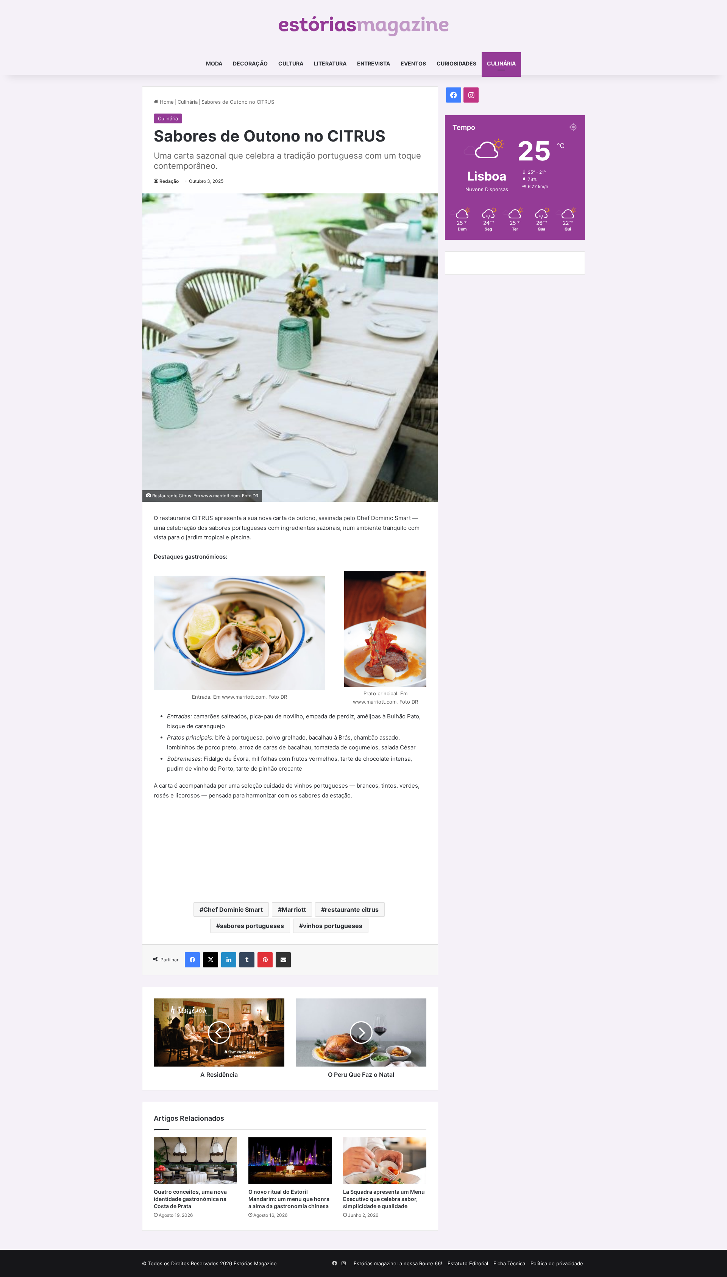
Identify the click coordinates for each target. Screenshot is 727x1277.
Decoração (250, 63)
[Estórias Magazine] (363, 26)
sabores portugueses (252, 926)
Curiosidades (456, 63)
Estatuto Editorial (468, 1263)
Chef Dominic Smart (233, 909)
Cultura (290, 63)
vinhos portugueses (332, 926)
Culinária (501, 63)
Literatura (330, 63)
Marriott (294, 909)
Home (166, 102)
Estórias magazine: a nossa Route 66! (398, 1263)
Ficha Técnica (509, 1263)
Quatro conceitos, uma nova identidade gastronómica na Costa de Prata (190, 1198)
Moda (214, 63)
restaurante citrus (352, 909)
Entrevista (373, 63)
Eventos (413, 63)
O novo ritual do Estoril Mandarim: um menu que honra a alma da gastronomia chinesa (288, 1198)
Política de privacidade (556, 1263)
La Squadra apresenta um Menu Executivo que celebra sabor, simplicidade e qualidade (384, 1198)
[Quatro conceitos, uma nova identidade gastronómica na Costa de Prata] (195, 1160)
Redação (169, 181)
